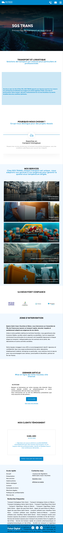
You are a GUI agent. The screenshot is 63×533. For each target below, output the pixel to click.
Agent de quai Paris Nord (25, 508)
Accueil (8, 474)
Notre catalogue (11, 483)
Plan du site (10, 495)
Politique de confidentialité (15, 492)
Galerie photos (11, 481)
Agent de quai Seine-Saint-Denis (18, 510)
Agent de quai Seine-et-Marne (44, 508)
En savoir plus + (53, 198)
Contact (9, 485)
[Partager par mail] (41, 527)
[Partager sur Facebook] (33, 527)
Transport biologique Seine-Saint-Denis (20, 504)
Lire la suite (31, 399)
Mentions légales (11, 490)
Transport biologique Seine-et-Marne (42, 502)
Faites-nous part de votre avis (31, 458)
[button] (60, 2)
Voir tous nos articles (31, 403)
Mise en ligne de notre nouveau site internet (31, 376)
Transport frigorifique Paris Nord (45, 504)
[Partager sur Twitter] (37, 527)
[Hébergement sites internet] (14, 531)
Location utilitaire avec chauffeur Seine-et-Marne (30, 512)
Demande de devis (12, 488)
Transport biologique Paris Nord (17, 502)
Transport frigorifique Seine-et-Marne (21, 506)
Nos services (10, 478)
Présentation (10, 476)
